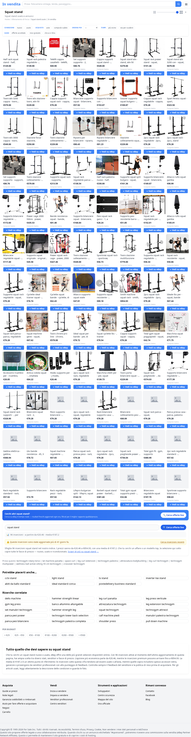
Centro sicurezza (106, 695)
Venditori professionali (61, 699)
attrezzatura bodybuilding (133, 560)
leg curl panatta (108, 598)
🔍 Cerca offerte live (173, 527)
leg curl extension (87, 560)
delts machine (13, 598)
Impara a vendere (59, 695)
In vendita (11, 4)
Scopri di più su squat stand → (83, 551)
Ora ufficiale (104, 703)
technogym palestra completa (69, 621)
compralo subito (60, 27)
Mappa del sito (105, 699)
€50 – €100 (34, 635)
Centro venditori (58, 703)
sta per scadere (126, 27)
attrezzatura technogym (112, 604)
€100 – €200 (51, 635)
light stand (58, 578)
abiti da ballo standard (17, 583)
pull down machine (156, 621)
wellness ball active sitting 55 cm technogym (38, 563)
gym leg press (13, 604)
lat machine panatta (52, 560)
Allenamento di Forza (20, 19)
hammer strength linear (65, 598)
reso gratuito (35, 33)
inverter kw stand (156, 578)
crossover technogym (74, 563)
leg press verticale (156, 598)
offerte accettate (19, 33)
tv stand (103, 578)
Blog (148, 699)
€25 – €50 (19, 635)
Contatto (150, 691)
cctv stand (10, 578)
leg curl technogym (158, 560)
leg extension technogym (160, 604)
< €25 (7, 635)
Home (7, 19)
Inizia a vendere (58, 691)
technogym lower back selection (70, 615)
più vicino (112, 27)
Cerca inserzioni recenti (172, 542)
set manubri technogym (18, 609)
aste (48, 27)
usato (28, 27)
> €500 (82, 635)
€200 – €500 (68, 635)
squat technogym (109, 609)
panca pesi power (15, 615)
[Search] (178, 4)
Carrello (6, 712)
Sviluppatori (104, 691)
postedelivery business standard (117, 583)
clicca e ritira (50, 33)
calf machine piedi (109, 615)
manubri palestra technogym (162, 615)
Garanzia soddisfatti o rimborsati (18, 699)
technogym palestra (108, 560)
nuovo (19, 27)
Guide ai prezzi (9, 691)
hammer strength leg (64, 609)
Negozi (5, 707)
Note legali (7, 695)
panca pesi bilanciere (17, 621)
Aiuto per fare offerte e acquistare (19, 703)
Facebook (150, 695)
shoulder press (107, 621)
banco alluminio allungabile (67, 604)
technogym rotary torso (28, 560)
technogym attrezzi (157, 609)
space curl (70, 560)
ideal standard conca (64, 583)
